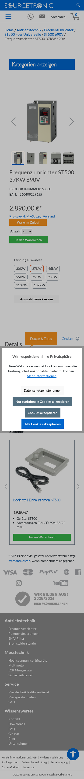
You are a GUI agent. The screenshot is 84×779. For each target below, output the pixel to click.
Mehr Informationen (41, 376)
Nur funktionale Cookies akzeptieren (42, 402)
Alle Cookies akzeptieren (42, 424)
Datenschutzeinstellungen (42, 390)
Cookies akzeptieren (42, 413)
